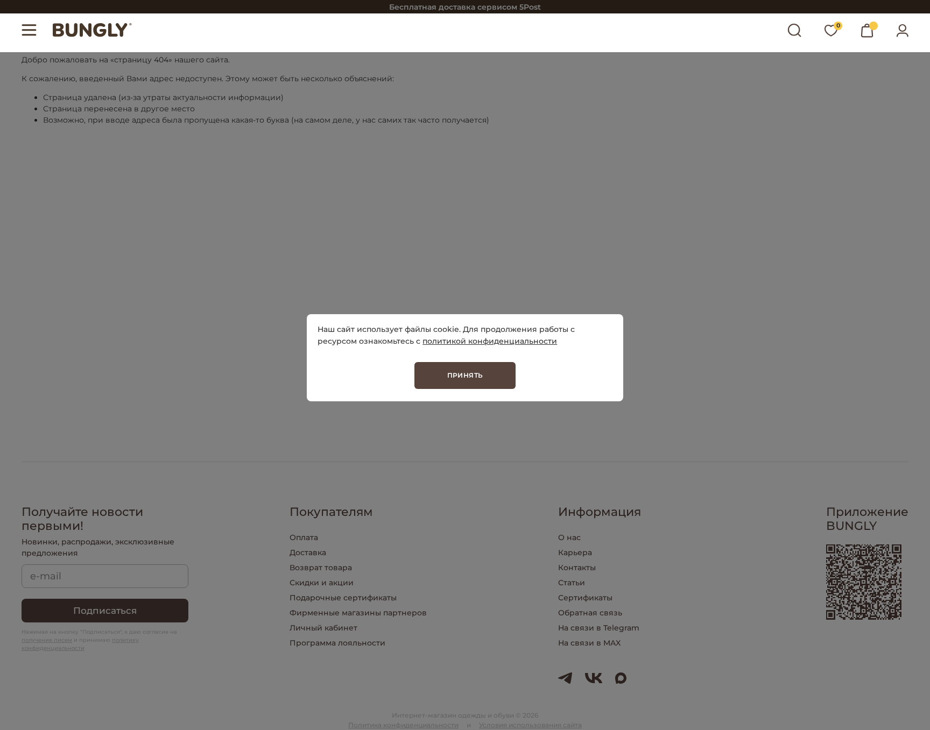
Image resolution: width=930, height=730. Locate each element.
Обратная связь (590, 613)
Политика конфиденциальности (403, 725)
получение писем (47, 639)
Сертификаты (585, 598)
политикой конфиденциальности (489, 341)
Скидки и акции (322, 582)
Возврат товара (321, 567)
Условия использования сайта (530, 725)
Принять (465, 375)
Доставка (308, 552)
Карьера (575, 552)
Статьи (571, 582)
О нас (569, 537)
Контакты (577, 567)
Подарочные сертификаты (343, 598)
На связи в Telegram (598, 628)
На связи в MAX (589, 643)
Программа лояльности (337, 643)
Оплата (304, 537)
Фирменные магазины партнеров (358, 613)
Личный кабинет (323, 628)
